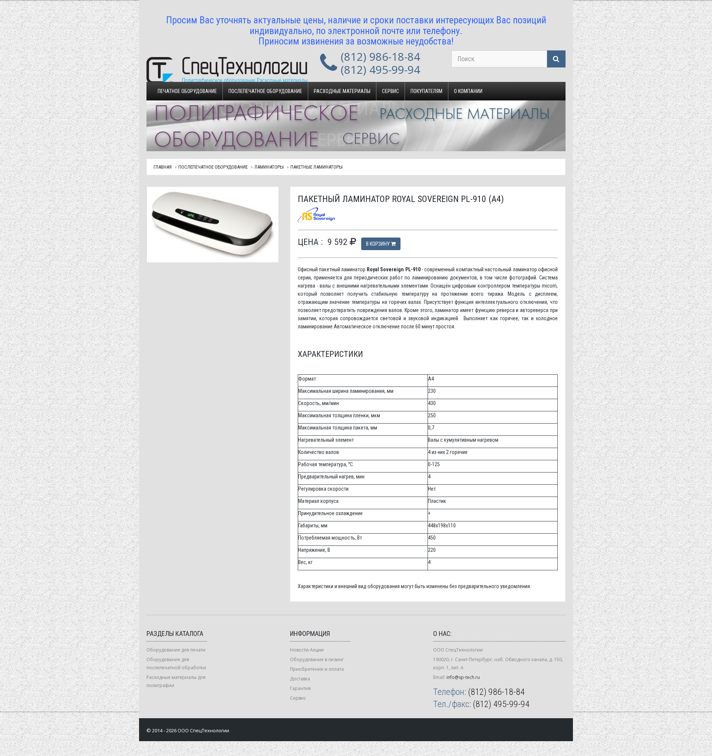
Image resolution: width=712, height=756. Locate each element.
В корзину (378, 244)
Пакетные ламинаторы (316, 167)
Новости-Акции (307, 650)
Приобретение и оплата (317, 669)
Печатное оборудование (187, 91)
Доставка (300, 679)
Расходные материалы (342, 91)
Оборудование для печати (175, 650)
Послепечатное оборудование (265, 91)
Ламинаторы (269, 167)
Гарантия (300, 688)
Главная (163, 167)
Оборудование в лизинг (317, 659)
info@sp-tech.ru (463, 677)
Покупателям (426, 91)
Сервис (390, 91)
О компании (468, 91)
